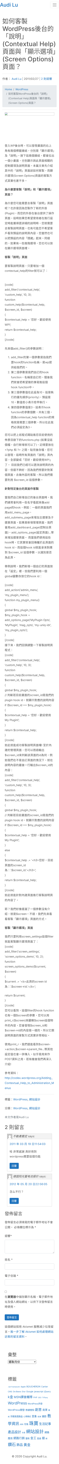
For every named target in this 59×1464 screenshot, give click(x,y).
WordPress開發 (16, 1410)
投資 (39, 1417)
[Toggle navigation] (54, 5)
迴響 (7, 1236)
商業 (45, 1409)
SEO (39, 1398)
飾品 (20, 1445)
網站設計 (34, 1099)
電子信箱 (10, 1275)
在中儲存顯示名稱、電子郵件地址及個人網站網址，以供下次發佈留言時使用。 (29, 1301)
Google (29, 1391)
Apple (23, 1386)
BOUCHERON (33, 1386)
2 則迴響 (46, 78)
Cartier (44, 1386)
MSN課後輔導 (23, 1397)
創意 (38, 1410)
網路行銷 (19, 1438)
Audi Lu (16, 78)
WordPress (20, 1099)
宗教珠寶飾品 (16, 1416)
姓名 (7, 1259)
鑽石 (12, 1444)
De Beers (17, 1391)
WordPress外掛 (35, 1403)
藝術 (27, 1438)
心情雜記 (27, 1416)
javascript (38, 1391)
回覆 (14, 1165)
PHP (35, 1397)
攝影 (44, 1416)
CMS (10, 1391)
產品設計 (14, 1432)
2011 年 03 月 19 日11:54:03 (27, 1144)
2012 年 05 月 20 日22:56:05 (28, 1184)
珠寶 (33, 1423)
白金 (23, 1433)
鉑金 (39, 1438)
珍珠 (26, 1424)
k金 (10, 1397)
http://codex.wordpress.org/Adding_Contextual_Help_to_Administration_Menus (29, 1083)
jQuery (47, 1391)
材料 (21, 1424)
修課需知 (29, 1410)
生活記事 (45, 1424)
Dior (23, 1391)
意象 (34, 1416)
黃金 (27, 1445)
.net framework (14, 1387)
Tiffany (45, 1398)
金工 (33, 1438)
